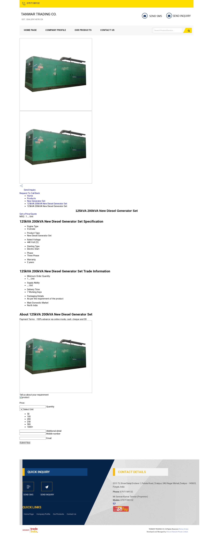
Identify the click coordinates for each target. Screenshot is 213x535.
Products (31, 198)
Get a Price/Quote (28, 214)
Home (30, 195)
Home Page (30, 30)
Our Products (83, 30)
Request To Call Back (30, 193)
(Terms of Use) (183, 529)
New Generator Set (36, 201)
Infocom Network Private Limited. (177, 532)
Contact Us (107, 30)
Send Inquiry (29, 190)
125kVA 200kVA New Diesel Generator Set (47, 203)
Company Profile (55, 30)
